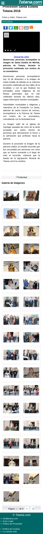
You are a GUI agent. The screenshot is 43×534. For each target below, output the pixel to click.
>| (32, 508)
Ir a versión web (10, 531)
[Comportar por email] (21, 28)
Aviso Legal (8, 521)
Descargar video (21, 57)
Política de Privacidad (12, 524)
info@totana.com (10, 518)
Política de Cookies (11, 529)
